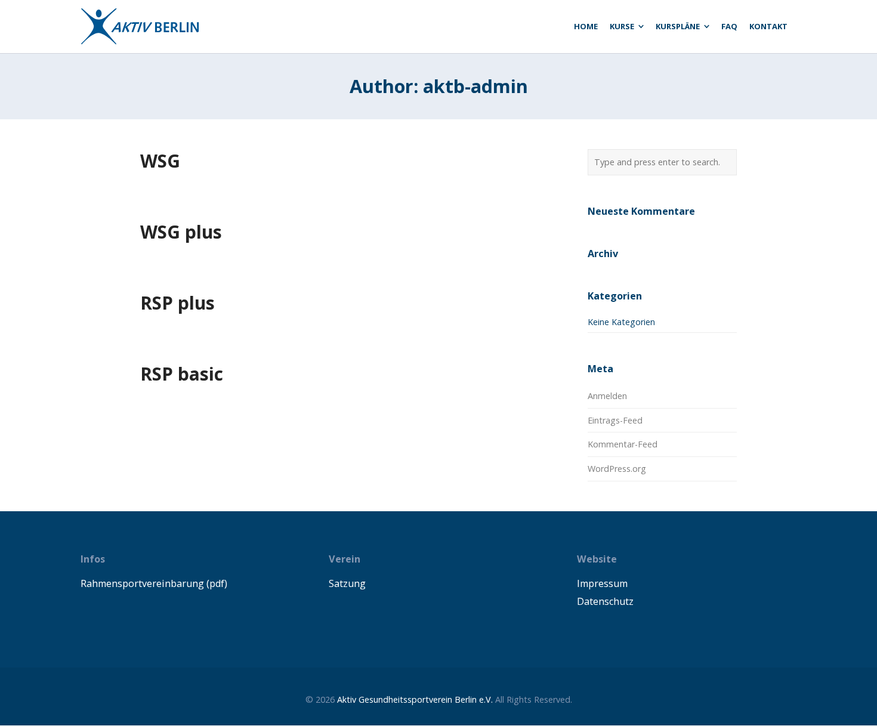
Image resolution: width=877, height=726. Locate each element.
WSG (160, 161)
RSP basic (181, 374)
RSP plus (177, 303)
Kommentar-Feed (622, 444)
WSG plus (181, 232)
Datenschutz (605, 601)
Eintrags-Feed (615, 420)
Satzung (347, 583)
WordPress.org (617, 468)
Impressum (602, 583)
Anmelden (607, 395)
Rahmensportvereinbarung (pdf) (154, 583)
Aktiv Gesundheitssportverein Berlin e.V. (415, 699)
